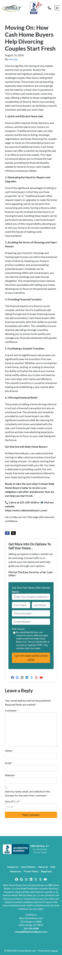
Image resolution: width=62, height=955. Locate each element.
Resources (15, 871)
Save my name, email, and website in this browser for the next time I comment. (27, 793)
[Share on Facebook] (7, 533)
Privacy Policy (31, 871)
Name (9, 750)
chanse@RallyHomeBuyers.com (31, 931)
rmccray (13, 59)
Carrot (54, 950)
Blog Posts (46, 871)
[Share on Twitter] (13, 533)
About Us (43, 867)
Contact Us (12, 867)
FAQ (52, 867)
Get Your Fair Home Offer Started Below (31, 589)
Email (9, 762)
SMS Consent (18, 629)
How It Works (28, 867)
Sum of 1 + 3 (12, 801)
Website (10, 775)
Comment (11, 710)
